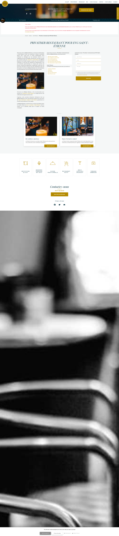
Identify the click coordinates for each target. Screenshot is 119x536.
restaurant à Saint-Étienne (33, 59)
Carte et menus (93, 2)
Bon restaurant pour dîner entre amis (54, 61)
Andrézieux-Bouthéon (52, 68)
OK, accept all (46, 533)
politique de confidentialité (83, 74)
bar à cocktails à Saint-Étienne (33, 105)
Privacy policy (76, 533)
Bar (87, 2)
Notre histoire (73, 2)
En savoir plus (51, 145)
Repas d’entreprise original (69, 139)
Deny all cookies (57, 533)
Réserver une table (86, 10)
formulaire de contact (29, 31)
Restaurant (81, 2)
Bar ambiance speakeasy (32, 139)
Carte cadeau (108, 2)
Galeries (101, 2)
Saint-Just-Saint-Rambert (52, 72)
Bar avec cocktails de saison (53, 60)
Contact (115, 2)
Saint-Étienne (35, 35)
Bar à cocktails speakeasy (52, 59)
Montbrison (50, 70)
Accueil (67, 2)
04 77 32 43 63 (22, 20)
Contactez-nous (96, 20)
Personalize (68, 533)
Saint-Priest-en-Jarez (51, 73)
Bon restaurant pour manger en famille (54, 62)
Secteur (30, 35)
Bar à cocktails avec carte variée (53, 57)
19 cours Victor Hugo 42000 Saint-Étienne (59, 20)
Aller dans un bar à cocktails (52, 56)
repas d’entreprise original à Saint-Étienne (28, 99)
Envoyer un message (59, 194)
